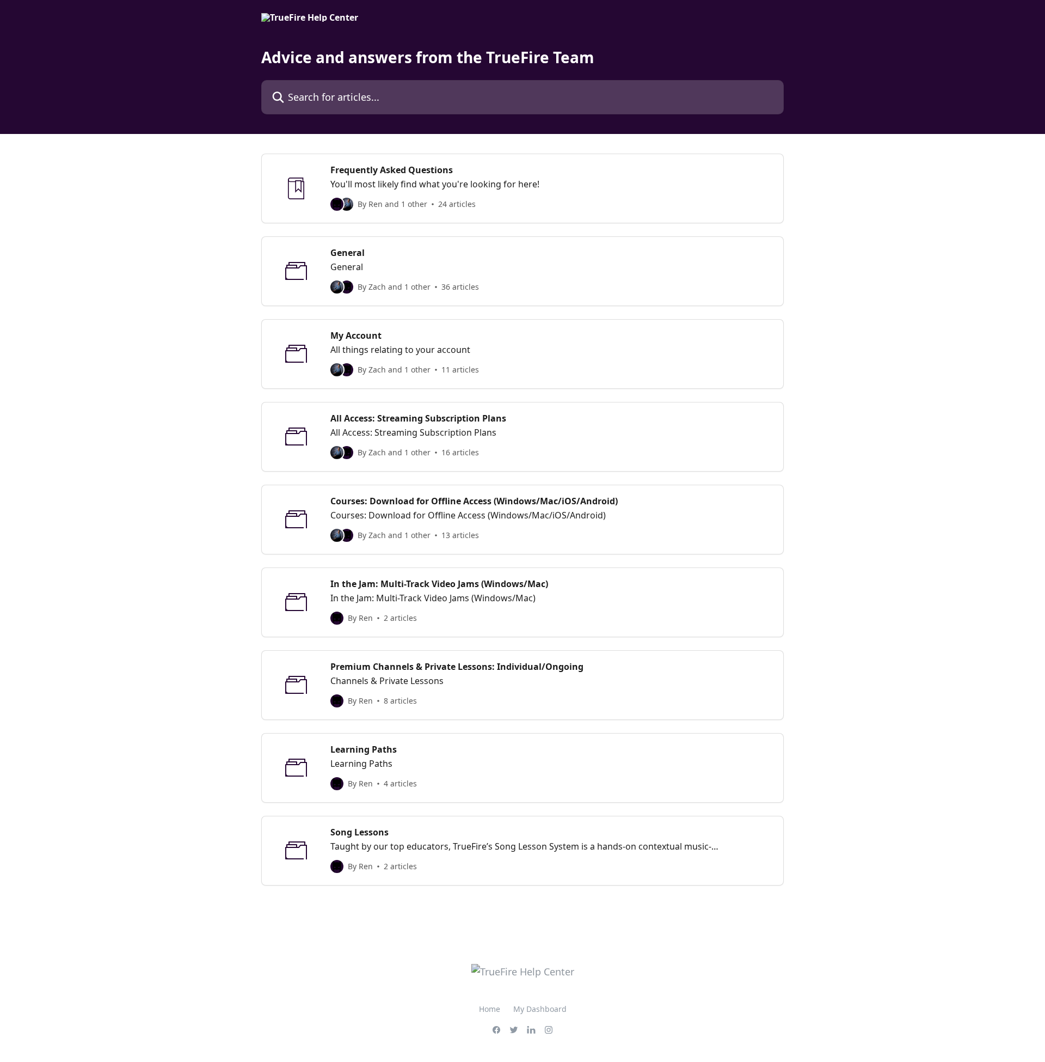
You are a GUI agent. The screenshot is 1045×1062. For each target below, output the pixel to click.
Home (489, 1009)
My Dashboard (540, 1009)
